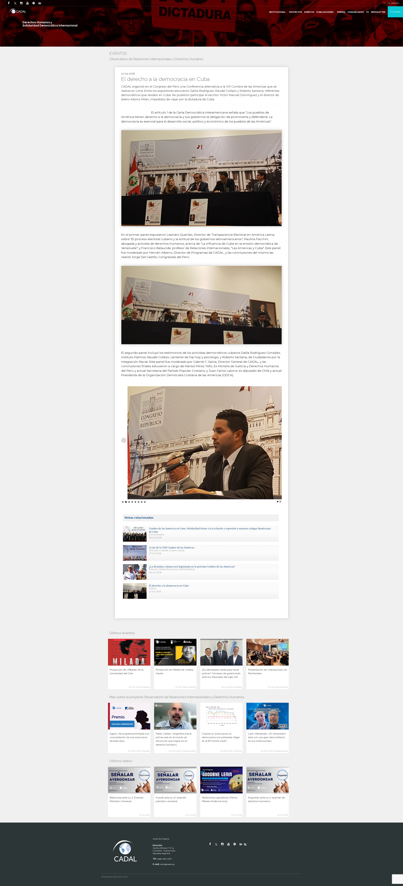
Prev (123, 440)
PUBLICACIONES (324, 12)
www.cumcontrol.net (6, 837)
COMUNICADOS (356, 12)
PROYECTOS (295, 12)
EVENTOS (309, 12)
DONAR (396, 12)
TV (367, 12)
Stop (280, 501)
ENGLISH (395, 3)
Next (279, 440)
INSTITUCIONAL (277, 12)
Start (278, 501)
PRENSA (341, 12)
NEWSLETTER (378, 12)
